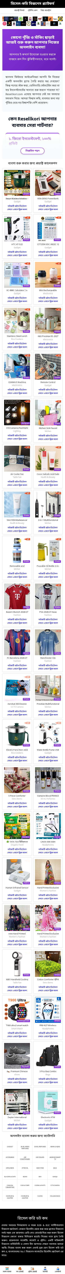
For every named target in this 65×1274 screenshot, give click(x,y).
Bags (48, 1074)
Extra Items (17, 799)
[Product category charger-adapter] (10, 1195)
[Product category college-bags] (55, 1194)
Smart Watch (17, 1029)
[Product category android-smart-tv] (55, 1157)
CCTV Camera (17, 707)
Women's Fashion (48, 891)
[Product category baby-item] (40, 1166)
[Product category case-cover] (25, 1184)
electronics (48, 293)
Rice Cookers (17, 339)
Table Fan (17, 477)
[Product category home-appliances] (10, 1166)
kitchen (48, 431)
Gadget (17, 202)
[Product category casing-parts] (40, 1184)
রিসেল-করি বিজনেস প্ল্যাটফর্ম (32, 4)
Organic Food (17, 845)
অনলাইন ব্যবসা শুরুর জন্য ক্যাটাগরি (32, 1136)
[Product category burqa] (55, 1175)
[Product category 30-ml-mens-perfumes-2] (25, 1146)
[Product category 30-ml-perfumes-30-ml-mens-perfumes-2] (40, 1145)
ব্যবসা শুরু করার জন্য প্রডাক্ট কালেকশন (32, 164)
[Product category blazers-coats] (10, 1175)
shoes (17, 1074)
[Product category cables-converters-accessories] (10, 1185)
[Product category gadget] (10, 1145)
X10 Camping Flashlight (17, 428)
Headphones (48, 845)
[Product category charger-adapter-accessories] (25, 1195)
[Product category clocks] (40, 1194)
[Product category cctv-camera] (55, 1184)
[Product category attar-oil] (25, 1166)
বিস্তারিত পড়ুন (32, 150)
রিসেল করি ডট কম (32, 1218)
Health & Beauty (48, 477)
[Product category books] (25, 1175)
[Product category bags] (55, 1166)
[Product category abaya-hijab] (55, 1145)
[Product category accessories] (10, 1156)
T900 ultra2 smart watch (17, 1025)
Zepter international (17, 1117)
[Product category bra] (40, 1175)
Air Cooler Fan (17, 474)
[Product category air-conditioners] (25, 1157)
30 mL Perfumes (48, 799)
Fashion (17, 615)
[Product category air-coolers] (40, 1156)
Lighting (17, 431)
